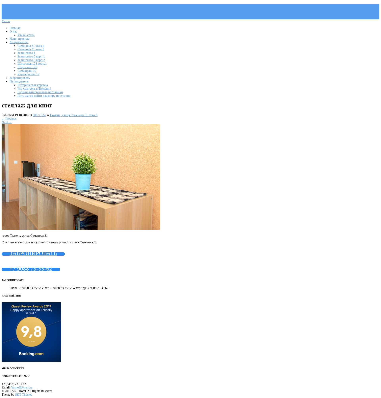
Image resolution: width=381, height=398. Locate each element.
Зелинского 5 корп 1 (31, 56)
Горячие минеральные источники (40, 92)
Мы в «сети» (26, 35)
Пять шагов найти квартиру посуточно (43, 95)
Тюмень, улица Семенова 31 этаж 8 (73, 115)
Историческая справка (32, 85)
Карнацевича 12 (28, 74)
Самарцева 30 (26, 70)
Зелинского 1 (26, 53)
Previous (9, 118)
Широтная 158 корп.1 (32, 63)
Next (7, 122)
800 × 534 (39, 115)
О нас (13, 31)
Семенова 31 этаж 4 (30, 45)
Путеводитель (19, 81)
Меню (6, 21)
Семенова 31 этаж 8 (30, 49)
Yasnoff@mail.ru (22, 387)
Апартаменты (19, 42)
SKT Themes (23, 394)
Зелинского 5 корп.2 (31, 60)
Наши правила (19, 38)
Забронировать (20, 77)
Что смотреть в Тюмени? (34, 88)
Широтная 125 (27, 67)
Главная (15, 28)
